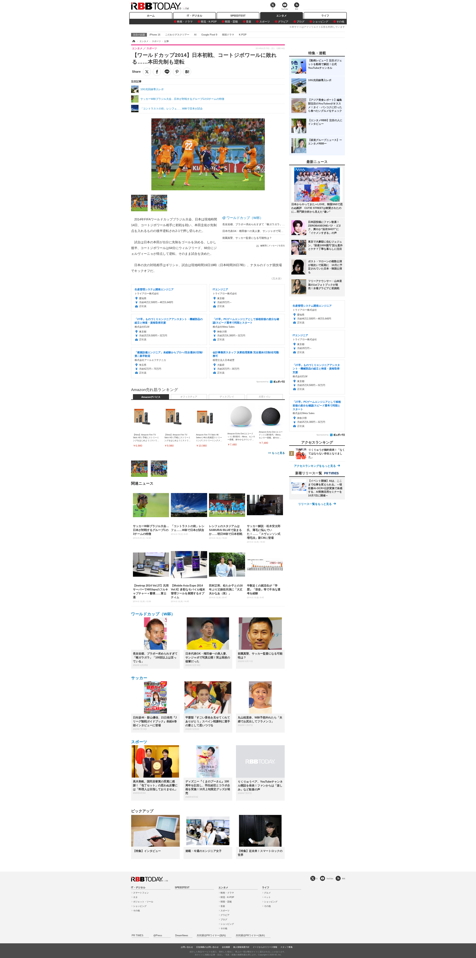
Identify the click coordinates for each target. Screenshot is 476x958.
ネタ (135, 897)
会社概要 (226, 947)
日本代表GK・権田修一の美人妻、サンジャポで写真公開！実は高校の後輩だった (269, 231)
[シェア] (157, 72)
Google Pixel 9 (209, 34)
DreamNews (181, 935)
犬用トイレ (265, 396)
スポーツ (264, 21)
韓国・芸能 (231, 21)
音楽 (248, 21)
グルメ (267, 892)
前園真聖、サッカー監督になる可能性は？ (247, 237)
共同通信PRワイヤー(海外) (250, 935)
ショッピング (320, 21)
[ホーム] (133, 41)
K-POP (243, 34)
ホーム (151, 15)
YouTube (330, 878)
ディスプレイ (227, 396)
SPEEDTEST (238, 15)
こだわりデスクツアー (177, 34)
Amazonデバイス (150, 397)
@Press (157, 935)
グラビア (283, 21)
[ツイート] (147, 72)
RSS (343, 878)
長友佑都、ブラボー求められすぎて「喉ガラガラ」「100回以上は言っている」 (268, 224)
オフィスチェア (188, 396)
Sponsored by (262, 382)
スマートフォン (141, 892)
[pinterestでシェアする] (177, 72)
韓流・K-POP (209, 21)
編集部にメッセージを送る (272, 245)
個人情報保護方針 (241, 947)
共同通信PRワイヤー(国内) (211, 935)
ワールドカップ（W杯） (244, 218)
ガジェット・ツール (143, 901)
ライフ (325, 15)
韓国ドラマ (228, 34)
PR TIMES (137, 935)
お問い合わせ (187, 947)
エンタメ (281, 15)
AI (195, 34)
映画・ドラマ (185, 21)
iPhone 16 (154, 34)
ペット (267, 897)
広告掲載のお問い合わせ (207, 947)
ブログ (300, 21)
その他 (340, 21)
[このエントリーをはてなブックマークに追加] (187, 72)
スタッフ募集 (286, 947)
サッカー (139, 678)
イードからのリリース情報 (265, 947)
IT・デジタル (194, 15)
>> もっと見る (276, 452)
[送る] (167, 72)
